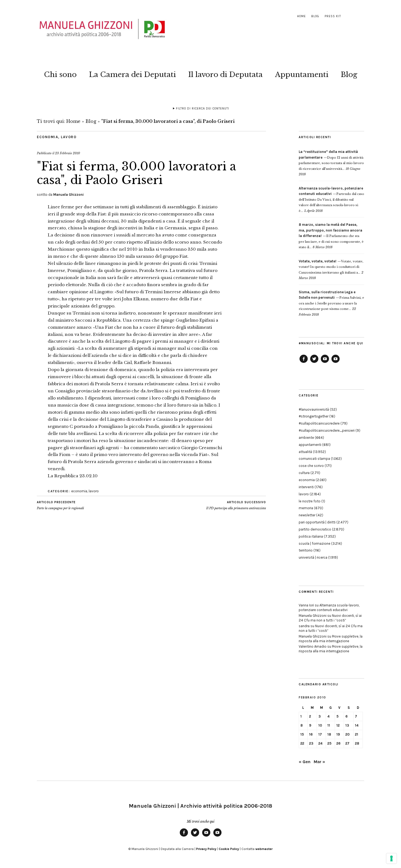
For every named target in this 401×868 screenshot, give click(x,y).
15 (302, 734)
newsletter (307, 515)
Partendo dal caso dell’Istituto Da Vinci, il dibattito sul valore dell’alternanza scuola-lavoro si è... (331, 199)
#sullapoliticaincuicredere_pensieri (327, 430)
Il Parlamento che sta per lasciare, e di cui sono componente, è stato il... (331, 236)
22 (302, 743)
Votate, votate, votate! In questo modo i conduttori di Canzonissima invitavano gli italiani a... (331, 266)
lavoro (68, 137)
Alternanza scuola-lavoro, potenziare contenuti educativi (329, 607)
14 (356, 725)
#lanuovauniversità (314, 409)
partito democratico (315, 529)
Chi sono (60, 74)
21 (356, 734)
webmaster (264, 849)
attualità (305, 452)
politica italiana (311, 536)
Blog (315, 16)
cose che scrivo (311, 466)
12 (338, 725)
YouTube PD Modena (335, 362)
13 (347, 725)
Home (301, 16)
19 (338, 734)
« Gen (304, 761)
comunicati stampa (314, 459)
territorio (306, 550)
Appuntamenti (301, 74)
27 (347, 743)
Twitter (314, 362)
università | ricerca (313, 557)
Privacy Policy (206, 849)
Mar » (319, 761)
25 (329, 743)
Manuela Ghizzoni (68, 194)
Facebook (304, 362)
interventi (306, 487)
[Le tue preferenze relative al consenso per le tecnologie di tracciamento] (391, 858)
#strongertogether (313, 416)
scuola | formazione (314, 543)
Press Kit (333, 16)
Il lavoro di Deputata (225, 74)
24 (320, 743)
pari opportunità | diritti (317, 522)
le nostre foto (310, 501)
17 (320, 734)
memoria (306, 508)
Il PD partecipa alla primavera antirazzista (236, 505)
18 (329, 734)
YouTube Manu (325, 362)
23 (311, 743)
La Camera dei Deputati (132, 74)
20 (347, 734)
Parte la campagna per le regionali (60, 505)
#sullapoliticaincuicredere (319, 423)
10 (320, 725)
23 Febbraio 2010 (67, 153)
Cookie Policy (229, 849)
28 (357, 743)
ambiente (306, 438)
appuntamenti (310, 445)
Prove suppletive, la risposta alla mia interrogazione (331, 638)
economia (47, 137)
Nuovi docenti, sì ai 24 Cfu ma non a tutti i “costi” (330, 618)
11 (328, 725)
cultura (304, 473)
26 (338, 743)
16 (311, 734)
